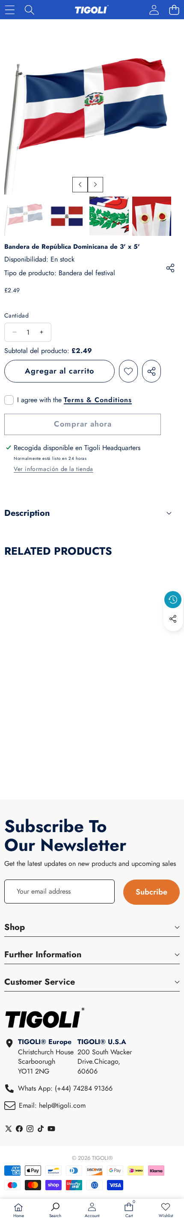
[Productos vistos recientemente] (172, 599)
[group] (24, 216)
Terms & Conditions (98, 400)
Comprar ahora (83, 424)
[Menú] (9, 9)
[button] (174, 9)
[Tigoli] (91, 9)
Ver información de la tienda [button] (53, 469)
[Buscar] (29, 9)
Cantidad (16, 316)
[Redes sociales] (172, 618)
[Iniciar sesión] (153, 9)
